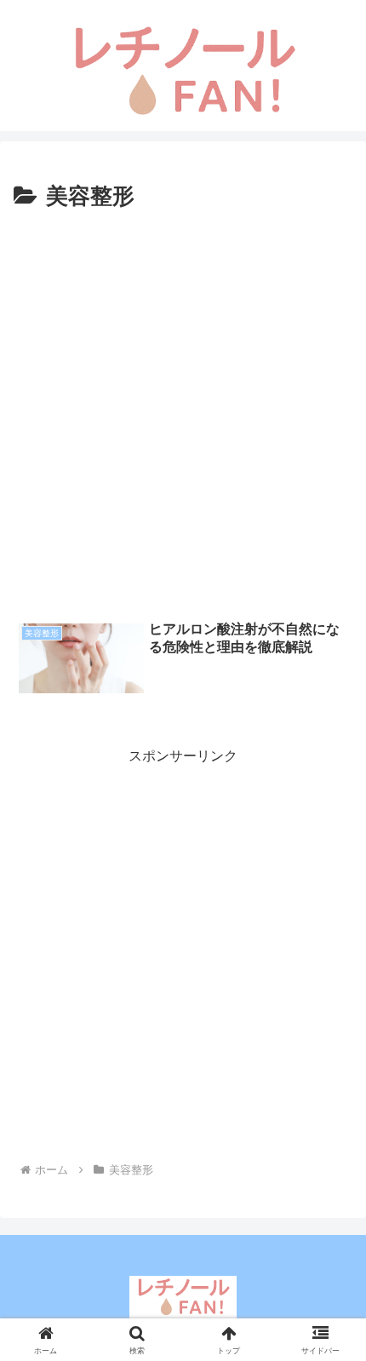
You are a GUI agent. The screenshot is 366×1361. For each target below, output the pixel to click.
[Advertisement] (183, 408)
